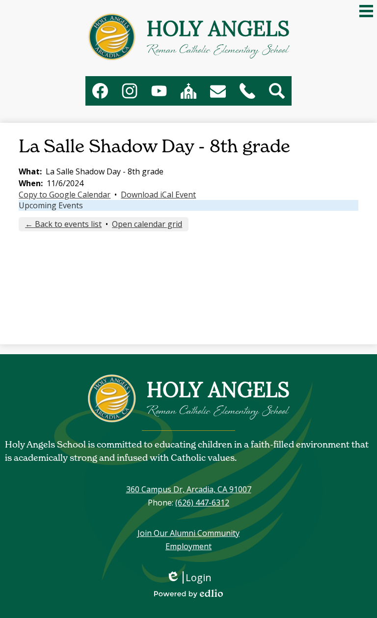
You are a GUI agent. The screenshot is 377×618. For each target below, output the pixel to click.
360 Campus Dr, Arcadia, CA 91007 (188, 489)
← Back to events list (63, 224)
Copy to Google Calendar (64, 194)
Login (192, 577)
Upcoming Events (51, 205)
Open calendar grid (147, 224)
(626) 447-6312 (202, 502)
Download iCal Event (158, 194)
